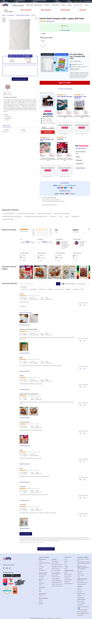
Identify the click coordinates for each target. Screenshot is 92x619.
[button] (20, 35)
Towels (40, 600)
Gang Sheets (79, 163)
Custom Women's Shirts (57, 584)
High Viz (41, 595)
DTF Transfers (55, 563)
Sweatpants (41, 583)
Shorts (40, 584)
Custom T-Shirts (55, 576)
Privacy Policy (80, 601)
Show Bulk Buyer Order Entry (46, 548)
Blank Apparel (42, 559)
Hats (40, 589)
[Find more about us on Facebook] (4, 568)
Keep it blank (76, 289)
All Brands (67, 581)
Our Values (80, 591)
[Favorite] (36, 18)
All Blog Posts (80, 597)
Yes (80, 305)
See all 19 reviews (25, 533)
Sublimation (79, 160)
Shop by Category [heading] (44, 557)
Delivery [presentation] (82, 10)
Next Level (67, 578)
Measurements (6, 125)
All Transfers (55, 561)
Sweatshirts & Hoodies (44, 563)
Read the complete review (26, 312)
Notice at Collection (81, 611)
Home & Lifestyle (43, 598)
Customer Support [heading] (82, 557)
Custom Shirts (55, 5)
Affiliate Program (81, 593)
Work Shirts (41, 570)
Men (66, 563)
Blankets (41, 603)
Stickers (63, 5)
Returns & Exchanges (82, 582)
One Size (43, 40)
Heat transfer (42, 289)
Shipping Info (80, 580)
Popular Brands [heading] (69, 570)
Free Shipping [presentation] (46, 10)
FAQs (78, 577)
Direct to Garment (59, 289)
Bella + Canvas (68, 574)
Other (82, 289)
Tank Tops (41, 566)
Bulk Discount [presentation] (26, 10)
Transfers (47, 5)
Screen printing (33, 289)
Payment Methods (81, 584)
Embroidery (50, 289)
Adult (66, 559)
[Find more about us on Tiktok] (10, 568)
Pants (40, 581)
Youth (66, 564)
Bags (40, 591)
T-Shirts (41, 561)
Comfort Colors (68, 576)
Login (86, 5)
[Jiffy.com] (5, 5)
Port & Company (68, 579)
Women (66, 561)
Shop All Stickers (80, 168)
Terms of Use (58, 618)
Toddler (66, 566)
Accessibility (80, 604)
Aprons (40, 601)
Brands (69, 5)
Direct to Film (24, 289)
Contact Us (80, 573)
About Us (79, 588)
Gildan (66, 572)
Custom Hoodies (56, 578)
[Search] (80, 5)
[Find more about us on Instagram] (7, 568)
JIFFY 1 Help (80, 575)
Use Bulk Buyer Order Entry (20, 79)
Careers (79, 590)
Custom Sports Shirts (57, 586)
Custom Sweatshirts (56, 580)
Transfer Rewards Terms (83, 606)
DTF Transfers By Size (80, 152)
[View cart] (89, 5)
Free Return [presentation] (65, 10)
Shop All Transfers (81, 148)
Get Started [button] (47, 132)
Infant (66, 568)
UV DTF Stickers (56, 568)
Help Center (80, 571)
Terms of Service (81, 603)
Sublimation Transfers (57, 566)
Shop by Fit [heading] (68, 557)
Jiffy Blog (79, 595)
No (84, 305)
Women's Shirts (42, 574)
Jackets (41, 568)
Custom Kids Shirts (56, 582)
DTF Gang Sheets (56, 570)
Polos (40, 564)
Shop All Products (69, 583)
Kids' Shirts (41, 576)
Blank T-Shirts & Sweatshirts (34, 5)
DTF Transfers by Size (57, 564)
